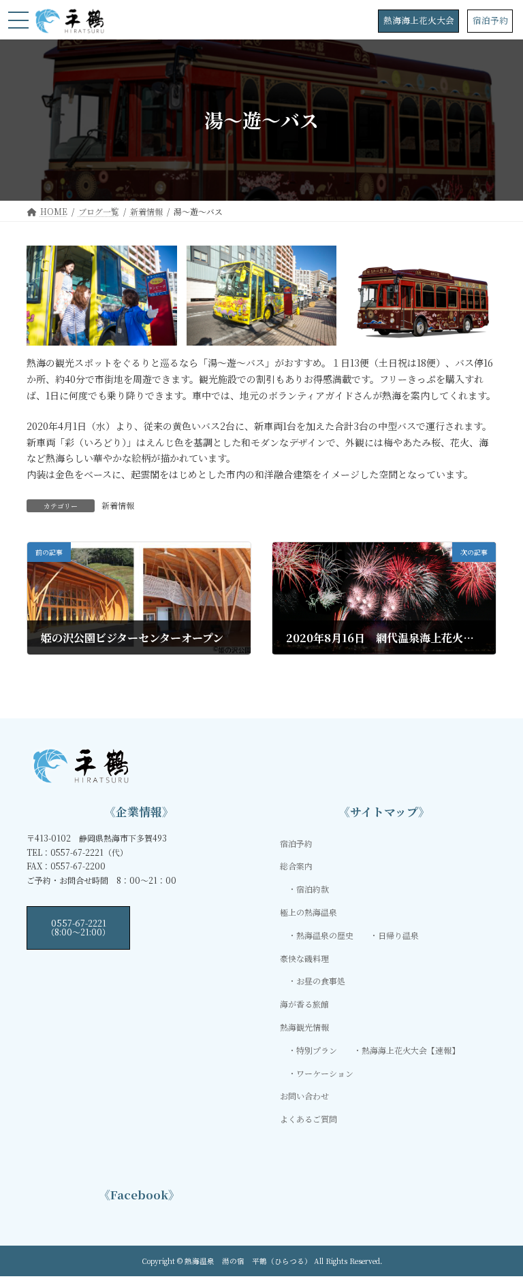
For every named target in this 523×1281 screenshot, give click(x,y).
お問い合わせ (304, 1095)
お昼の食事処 (320, 980)
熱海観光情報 (304, 1027)
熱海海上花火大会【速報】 (411, 1050)
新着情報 (117, 505)
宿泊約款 (312, 889)
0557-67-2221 (78, 926)
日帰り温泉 (398, 935)
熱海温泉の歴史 (324, 935)
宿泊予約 (490, 20)
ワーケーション (324, 1072)
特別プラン (316, 1050)
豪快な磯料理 (304, 957)
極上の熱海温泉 (308, 912)
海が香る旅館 (304, 1004)
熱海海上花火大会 (418, 20)
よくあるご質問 (308, 1119)
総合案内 (296, 865)
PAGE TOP (498, 1230)
